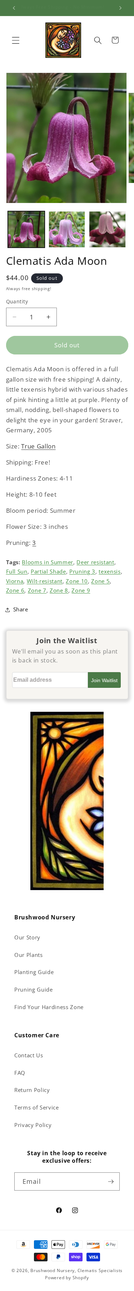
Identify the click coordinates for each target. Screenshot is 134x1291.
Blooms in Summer (47, 562)
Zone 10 (77, 581)
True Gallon (38, 446)
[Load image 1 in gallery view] (26, 229)
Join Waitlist (104, 680)
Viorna (15, 581)
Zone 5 (100, 581)
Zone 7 (37, 590)
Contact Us (28, 1055)
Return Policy (32, 1090)
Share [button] (20, 609)
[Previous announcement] (14, 8)
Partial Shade (48, 571)
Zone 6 (15, 590)
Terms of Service (36, 1107)
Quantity (17, 301)
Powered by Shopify (67, 1278)
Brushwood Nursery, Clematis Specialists (76, 1270)
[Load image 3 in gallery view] (107, 229)
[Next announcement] (120, 8)
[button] (15, 40)
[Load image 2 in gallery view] (67, 229)
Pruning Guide (33, 989)
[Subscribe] (110, 1181)
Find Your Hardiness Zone (49, 1007)
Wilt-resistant (45, 581)
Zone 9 (80, 590)
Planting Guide (34, 972)
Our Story (27, 937)
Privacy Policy (32, 1125)
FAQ (19, 1073)
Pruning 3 (82, 571)
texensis (109, 571)
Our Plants (28, 955)
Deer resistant (95, 562)
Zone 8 (59, 590)
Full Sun (17, 571)
